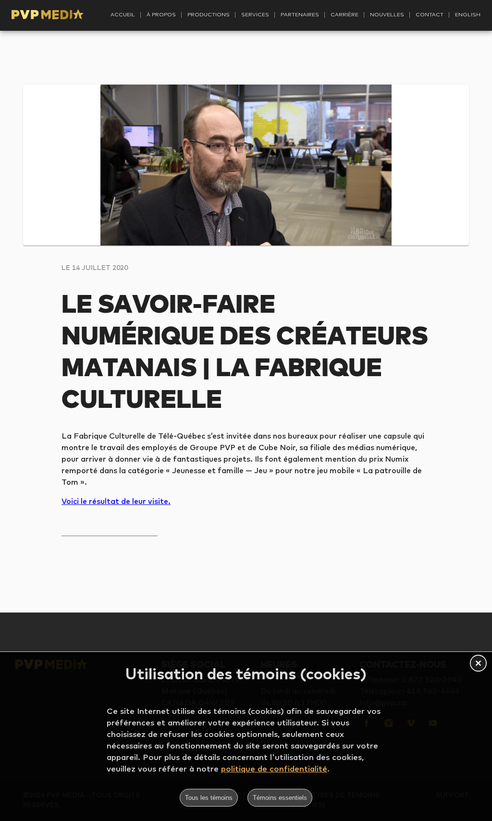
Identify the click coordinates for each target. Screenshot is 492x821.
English (467, 14)
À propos (161, 14)
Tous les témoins (209, 797)
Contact (429, 14)
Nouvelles (387, 14)
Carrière (344, 14)
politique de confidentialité (274, 768)
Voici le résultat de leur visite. (116, 501)
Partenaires (300, 14)
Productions (208, 14)
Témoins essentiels (280, 797)
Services (255, 14)
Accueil (123, 14)
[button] (478, 664)
